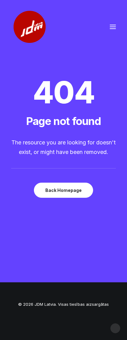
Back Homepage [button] (63, 190)
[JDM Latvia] (29, 26)
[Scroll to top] (115, 328)
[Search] (95, 27)
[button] (113, 27)
